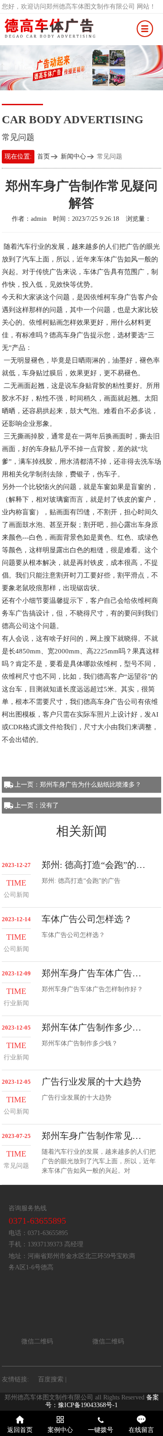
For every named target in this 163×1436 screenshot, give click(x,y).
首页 (43, 156)
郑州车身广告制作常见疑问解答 (95, 1136)
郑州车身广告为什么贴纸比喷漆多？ (90, 784)
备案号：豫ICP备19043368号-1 (102, 1401)
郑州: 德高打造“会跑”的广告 (95, 865)
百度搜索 (50, 1379)
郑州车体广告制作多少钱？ (95, 1027)
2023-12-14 (16, 919)
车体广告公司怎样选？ (87, 919)
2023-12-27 (16, 865)
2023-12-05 (16, 1028)
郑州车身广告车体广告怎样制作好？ (95, 973)
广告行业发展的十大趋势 (91, 1081)
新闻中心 (73, 156)
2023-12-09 (16, 973)
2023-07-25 (16, 1136)
